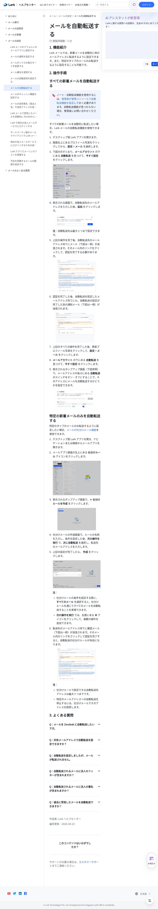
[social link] (10, 893)
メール (52, 15)
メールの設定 (65, 15)
